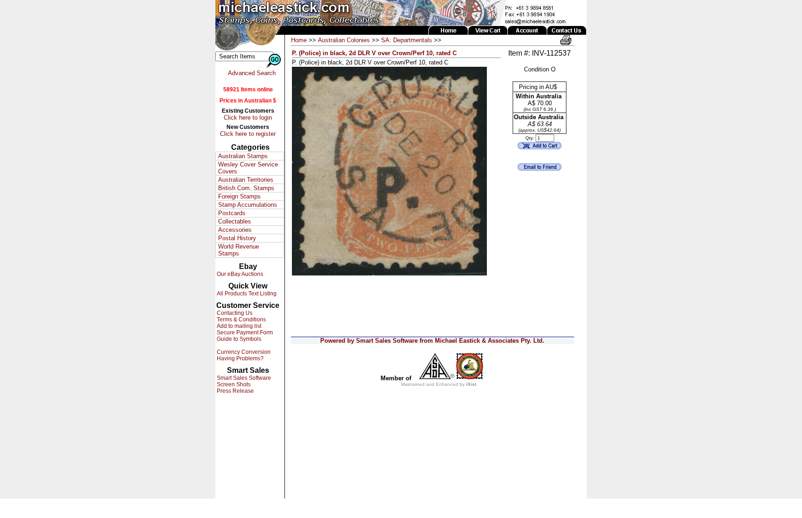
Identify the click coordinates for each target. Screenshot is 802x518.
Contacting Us (233, 313)
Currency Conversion (243, 352)
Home (299, 40)
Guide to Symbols (238, 339)
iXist (471, 384)
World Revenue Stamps (238, 250)
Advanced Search (252, 73)
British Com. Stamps (246, 188)
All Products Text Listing (246, 293)
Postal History (237, 238)
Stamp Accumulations (247, 204)
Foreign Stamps (239, 196)
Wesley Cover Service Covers (248, 168)
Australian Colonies (344, 40)
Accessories (235, 229)
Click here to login (248, 117)
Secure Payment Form (244, 332)
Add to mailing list (238, 326)
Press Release (234, 391)
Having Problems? (239, 358)
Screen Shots (233, 384)
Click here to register (248, 133)
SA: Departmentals (406, 40)
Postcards (232, 213)
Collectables (234, 221)
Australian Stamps (243, 156)
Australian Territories (245, 179)
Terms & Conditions (240, 319)
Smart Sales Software (243, 378)
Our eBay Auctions (239, 274)
